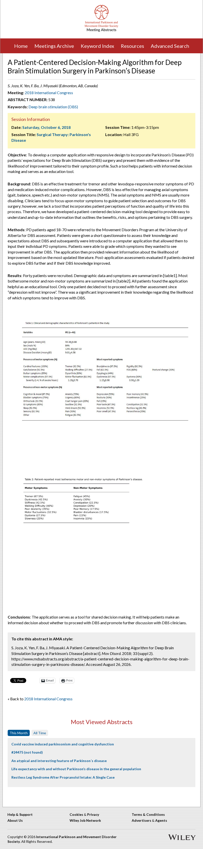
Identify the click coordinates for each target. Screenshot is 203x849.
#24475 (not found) (27, 752)
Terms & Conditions (148, 814)
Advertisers (141, 820)
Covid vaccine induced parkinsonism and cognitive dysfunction (62, 744)
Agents (161, 820)
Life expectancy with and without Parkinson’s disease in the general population (76, 769)
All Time (39, 733)
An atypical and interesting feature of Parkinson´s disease (59, 761)
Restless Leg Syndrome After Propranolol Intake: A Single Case (63, 777)
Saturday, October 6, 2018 (46, 127)
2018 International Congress (49, 92)
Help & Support (20, 814)
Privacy (93, 814)
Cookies (76, 814)
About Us (15, 820)
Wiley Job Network (85, 820)
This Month (19, 733)
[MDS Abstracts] (101, 30)
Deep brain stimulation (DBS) (53, 106)
